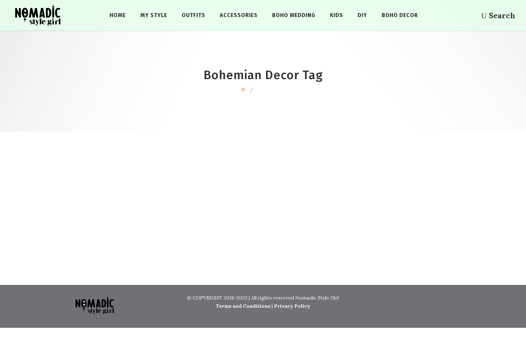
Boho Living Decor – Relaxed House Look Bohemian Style (130, 223)
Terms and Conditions (243, 306)
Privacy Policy (292, 306)
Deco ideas (130, 266)
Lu (134, 181)
